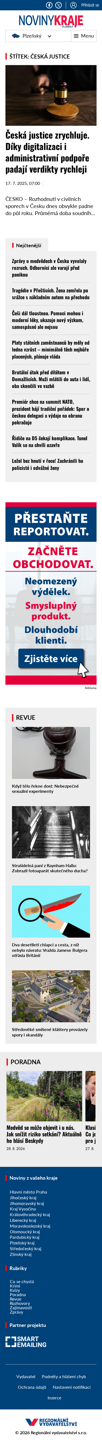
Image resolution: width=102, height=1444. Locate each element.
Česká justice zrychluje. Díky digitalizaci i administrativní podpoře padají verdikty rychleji (47, 151)
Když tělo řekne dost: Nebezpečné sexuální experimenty (45, 788)
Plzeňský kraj (22, 1242)
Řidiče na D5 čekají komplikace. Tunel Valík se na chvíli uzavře (49, 441)
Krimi (15, 1285)
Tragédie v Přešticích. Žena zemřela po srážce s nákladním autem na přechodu (50, 294)
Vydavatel (25, 1376)
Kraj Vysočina (23, 1208)
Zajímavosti (21, 1307)
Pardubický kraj (24, 1237)
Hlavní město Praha (28, 1191)
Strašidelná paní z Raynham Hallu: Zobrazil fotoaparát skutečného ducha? (50, 868)
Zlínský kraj (21, 1254)
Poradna (18, 1294)
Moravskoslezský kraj (30, 1225)
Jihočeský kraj (23, 1197)
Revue (15, 1298)
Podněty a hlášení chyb (64, 1376)
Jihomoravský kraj (27, 1203)
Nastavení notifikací (72, 1387)
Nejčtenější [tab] (28, 245)
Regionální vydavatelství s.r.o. (59, 1432)
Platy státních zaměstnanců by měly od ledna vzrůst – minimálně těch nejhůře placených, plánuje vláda (50, 349)
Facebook (49, 5)
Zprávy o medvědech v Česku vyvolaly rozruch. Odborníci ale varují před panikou (49, 267)
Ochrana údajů (32, 1387)
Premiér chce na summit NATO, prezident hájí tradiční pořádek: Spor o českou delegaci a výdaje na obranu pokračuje (50, 412)
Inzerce (54, 1397)
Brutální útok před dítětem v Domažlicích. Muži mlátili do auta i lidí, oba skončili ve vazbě (51, 379)
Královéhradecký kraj (30, 1214)
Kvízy (15, 1290)
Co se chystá (22, 1281)
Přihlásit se (90, 5)
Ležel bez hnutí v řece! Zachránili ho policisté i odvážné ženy (47, 464)
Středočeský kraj (25, 1248)
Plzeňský (32, 36)
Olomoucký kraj (25, 1231)
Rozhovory (20, 1303)
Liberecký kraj (23, 1220)
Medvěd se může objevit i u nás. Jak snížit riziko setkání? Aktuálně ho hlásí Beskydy (44, 1134)
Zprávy (16, 1311)
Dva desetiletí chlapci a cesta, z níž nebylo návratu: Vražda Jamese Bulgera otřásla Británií (49, 949)
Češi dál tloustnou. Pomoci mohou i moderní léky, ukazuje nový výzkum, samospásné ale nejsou (47, 320)
